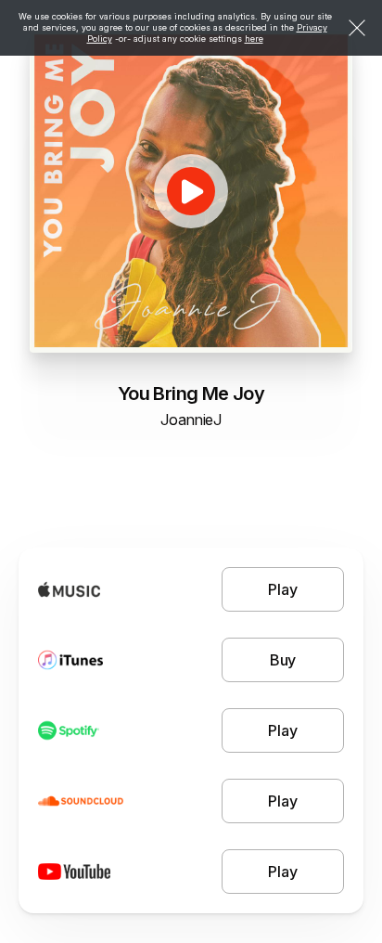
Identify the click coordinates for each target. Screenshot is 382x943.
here (254, 38)
